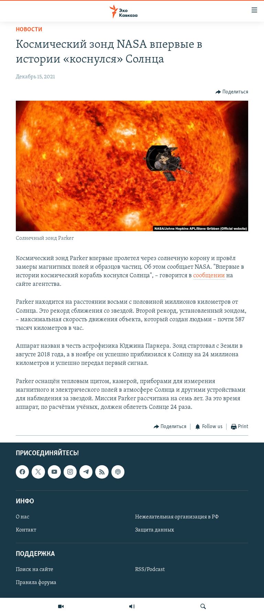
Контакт (26, 530)
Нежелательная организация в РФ (177, 517)
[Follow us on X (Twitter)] (38, 471)
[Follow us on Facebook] (22, 471)
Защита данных (154, 530)
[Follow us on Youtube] (54, 471)
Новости (29, 30)
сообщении (209, 276)
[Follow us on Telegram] (85, 471)
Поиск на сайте (34, 569)
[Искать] (203, 606)
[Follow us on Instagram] (70, 471)
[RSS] (101, 471)
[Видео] (61, 606)
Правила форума (36, 582)
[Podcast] (117, 471)
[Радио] (132, 606)
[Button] (232, 92)
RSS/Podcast (150, 569)
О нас (22, 517)
